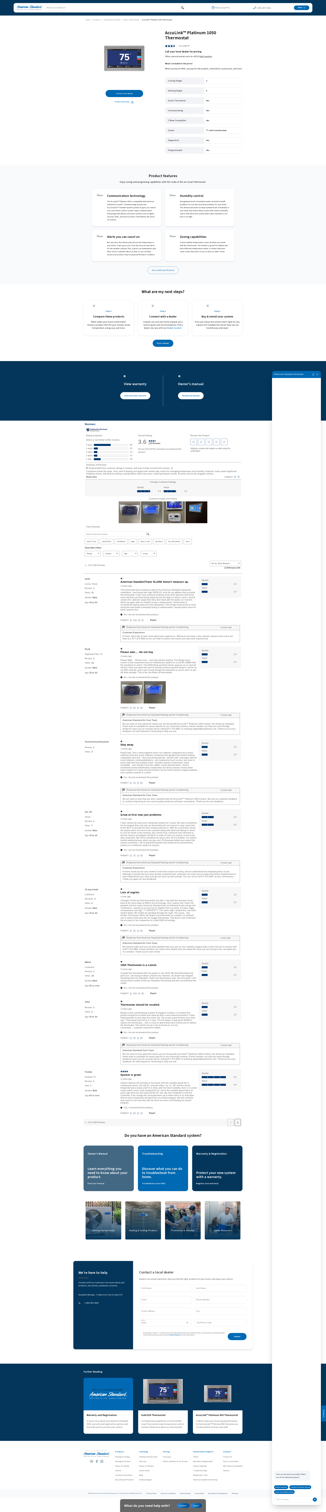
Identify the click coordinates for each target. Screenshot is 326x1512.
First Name (146, 1288)
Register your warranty (207, 1183)
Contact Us (227, 1457)
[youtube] (91, 1461)
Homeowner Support (203, 1451)
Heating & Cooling (122, 1457)
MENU (300, 7)
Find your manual (96, 1183)
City (198, 1311)
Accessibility (199, 1493)
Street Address (148, 1311)
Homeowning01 (145, 1480)
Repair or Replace (146, 1466)
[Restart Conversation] (313, 374)
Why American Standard (232, 1466)
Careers (226, 1470)
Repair (196, 1505)
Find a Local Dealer (230, 1461)
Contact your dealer (124, 93)
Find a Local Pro (222, 7)
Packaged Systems (123, 1461)
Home (88, 20)
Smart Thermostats (131, 20)
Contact (227, 1451)
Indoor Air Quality (122, 1466)
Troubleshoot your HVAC (154, 1183)
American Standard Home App (205, 1480)
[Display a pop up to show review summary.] (189, 46)
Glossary (143, 1461)
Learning (143, 1451)
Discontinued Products (124, 1480)
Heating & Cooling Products (143, 1230)
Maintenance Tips (200, 1475)
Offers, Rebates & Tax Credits (175, 1461)
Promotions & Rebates (182, 1230)
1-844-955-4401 (92, 1303)
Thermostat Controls (111, 20)
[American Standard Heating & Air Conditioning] (29, 8)
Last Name (201, 1288)
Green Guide (144, 1470)
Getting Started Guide (103, 1230)
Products (96, 20)
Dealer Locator (174, 328)
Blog (141, 1475)
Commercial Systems (123, 1475)
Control (118, 1470)
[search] (182, 8)
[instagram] (101, 1461)
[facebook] (96, 1461)
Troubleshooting (200, 1470)
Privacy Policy (174, 1335)
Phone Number (203, 1299)
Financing (167, 1457)
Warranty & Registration (203, 1461)
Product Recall (185, 1493)
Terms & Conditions (168, 1493)
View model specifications (163, 270)
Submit (237, 1336)
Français (235, 1493)
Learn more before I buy (284, 1492)
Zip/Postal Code (204, 1322)
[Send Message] (315, 1499)
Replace (183, 1505)
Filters (195, 1457)
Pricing (166, 1451)
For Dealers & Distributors (218, 1493)
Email (144, 1299)
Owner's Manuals (200, 1466)
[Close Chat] (317, 374)
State (143, 1320)
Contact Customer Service (300, 1487)
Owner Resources (222, 1230)
